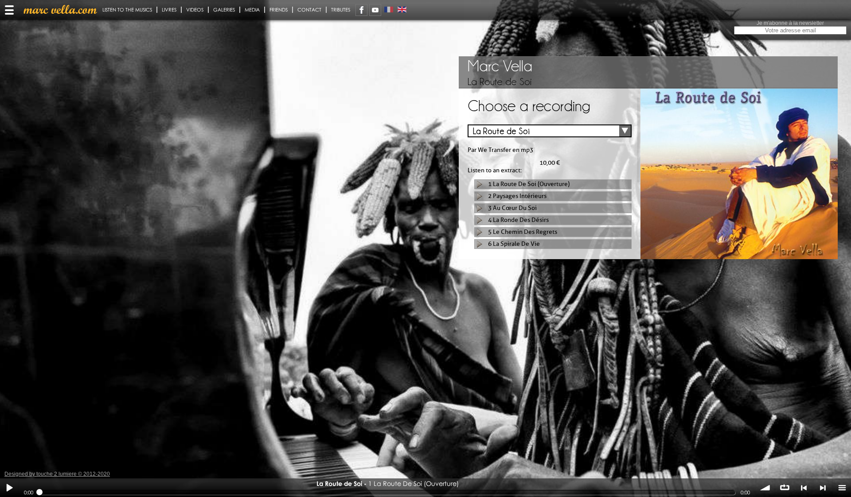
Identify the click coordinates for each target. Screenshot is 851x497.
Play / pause (9, 487)
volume (765, 487)
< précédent (803, 487)
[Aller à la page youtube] (375, 10)
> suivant (822, 487)
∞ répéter (784, 487)
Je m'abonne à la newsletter (790, 23)
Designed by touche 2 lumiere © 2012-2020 (57, 474)
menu (841, 487)
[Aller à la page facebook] (361, 10)
